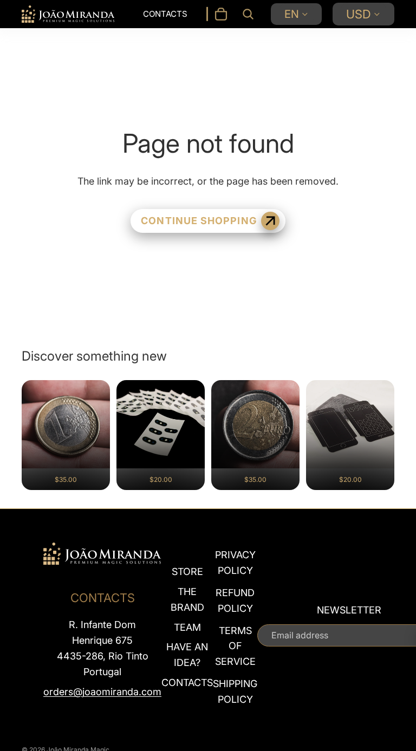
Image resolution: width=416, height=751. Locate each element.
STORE (187, 571)
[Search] (248, 14)
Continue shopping (198, 220)
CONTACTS (187, 682)
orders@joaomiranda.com (102, 691)
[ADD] (94, 474)
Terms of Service (235, 645)
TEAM (187, 626)
